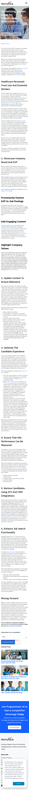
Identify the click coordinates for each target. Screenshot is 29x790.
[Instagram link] (2, 785)
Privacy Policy (8, 780)
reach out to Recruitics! (15, 626)
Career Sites (16, 34)
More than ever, (12, 255)
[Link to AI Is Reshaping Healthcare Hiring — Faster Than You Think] (14, 654)
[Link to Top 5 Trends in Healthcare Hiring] (14, 686)
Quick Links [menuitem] (4, 754)
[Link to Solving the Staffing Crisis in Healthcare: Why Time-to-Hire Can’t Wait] (14, 670)
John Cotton (6, 43)
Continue (18, 783)
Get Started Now (14, 727)
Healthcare (6, 34)
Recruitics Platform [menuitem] (6, 757)
